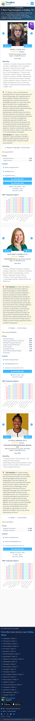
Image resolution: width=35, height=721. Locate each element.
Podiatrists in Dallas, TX (9, 682)
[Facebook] (1, 714)
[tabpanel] (17, 34)
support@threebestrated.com (13, 708)
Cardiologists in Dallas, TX (9, 638)
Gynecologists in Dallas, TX (10, 656)
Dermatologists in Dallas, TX (10, 643)
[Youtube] (11, 714)
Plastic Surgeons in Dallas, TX (10, 679)
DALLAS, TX (11, 7)
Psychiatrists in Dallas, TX (9, 689)
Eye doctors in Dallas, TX (9, 651)
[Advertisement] (17, 609)
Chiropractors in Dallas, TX (10, 641)
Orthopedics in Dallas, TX (9, 672)
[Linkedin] (14, 714)
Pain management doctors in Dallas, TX (13, 674)
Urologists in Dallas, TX (9, 695)
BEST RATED (4, 7)
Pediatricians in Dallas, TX (9, 677)
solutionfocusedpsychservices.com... (15, 545)
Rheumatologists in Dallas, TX (11, 692)
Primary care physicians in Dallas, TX (12, 684)
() (21, 51)
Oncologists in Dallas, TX (9, 669)
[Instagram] (7, 714)
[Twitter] (4, 714)
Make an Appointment (11, 167)
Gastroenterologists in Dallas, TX (11, 654)
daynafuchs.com (10, 175)
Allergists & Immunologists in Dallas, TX (13, 659)
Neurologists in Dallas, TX (9, 664)
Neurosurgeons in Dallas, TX (10, 666)
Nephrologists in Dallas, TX (10, 661)
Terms (9, 716)
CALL (7, 46)
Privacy (3, 716)
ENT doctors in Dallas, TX (9, 648)
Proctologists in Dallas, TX (9, 687)
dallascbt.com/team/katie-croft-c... (14, 368)
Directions (23, 56)
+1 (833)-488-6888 (11, 711)
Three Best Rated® (16, 719)
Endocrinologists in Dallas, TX (10, 646)
